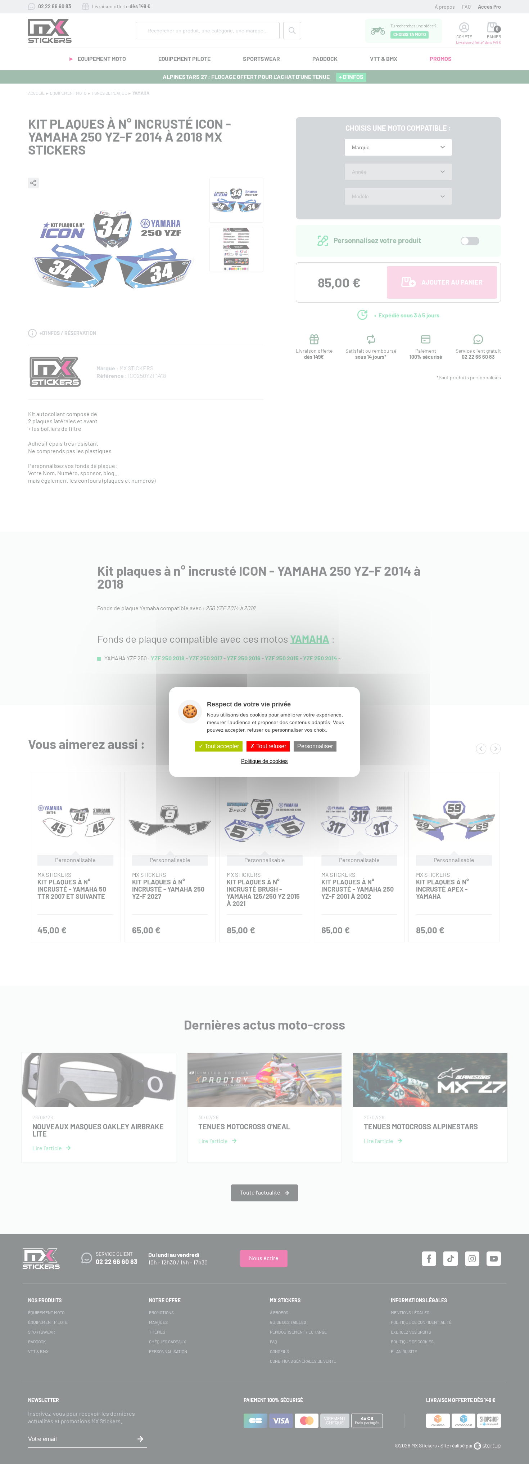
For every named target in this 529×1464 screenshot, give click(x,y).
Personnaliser (315, 746)
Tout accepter (221, 746)
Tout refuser (270, 746)
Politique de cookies (264, 761)
